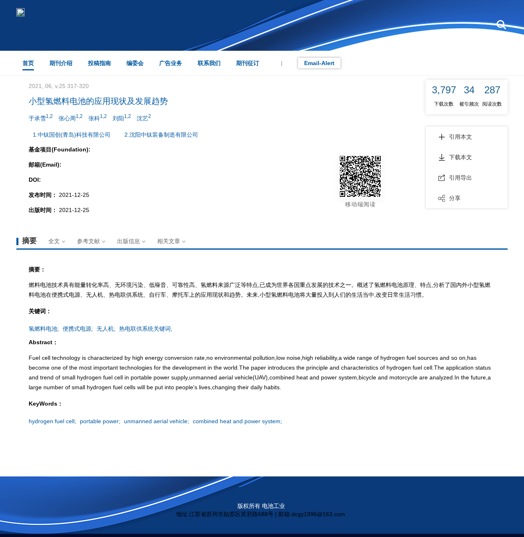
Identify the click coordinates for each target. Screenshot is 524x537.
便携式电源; (78, 328)
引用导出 (460, 177)
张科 (97, 117)
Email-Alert (319, 63)
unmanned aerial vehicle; (156, 421)
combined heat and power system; (237, 421)
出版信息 (128, 241)
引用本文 (460, 136)
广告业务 (170, 63)
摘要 (29, 241)
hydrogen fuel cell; (52, 421)
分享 (455, 198)
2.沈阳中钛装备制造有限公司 (161, 134)
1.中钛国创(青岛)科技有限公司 (72, 134)
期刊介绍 (61, 63)
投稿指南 (99, 63)
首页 (28, 63)
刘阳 (122, 117)
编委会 (135, 63)
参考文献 (88, 241)
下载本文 (460, 157)
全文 (54, 241)
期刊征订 (247, 63)
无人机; (106, 328)
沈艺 (144, 117)
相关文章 (168, 241)
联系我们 (209, 63)
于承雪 (41, 117)
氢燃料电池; (44, 328)
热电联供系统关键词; (145, 328)
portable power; (100, 421)
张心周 (71, 117)
